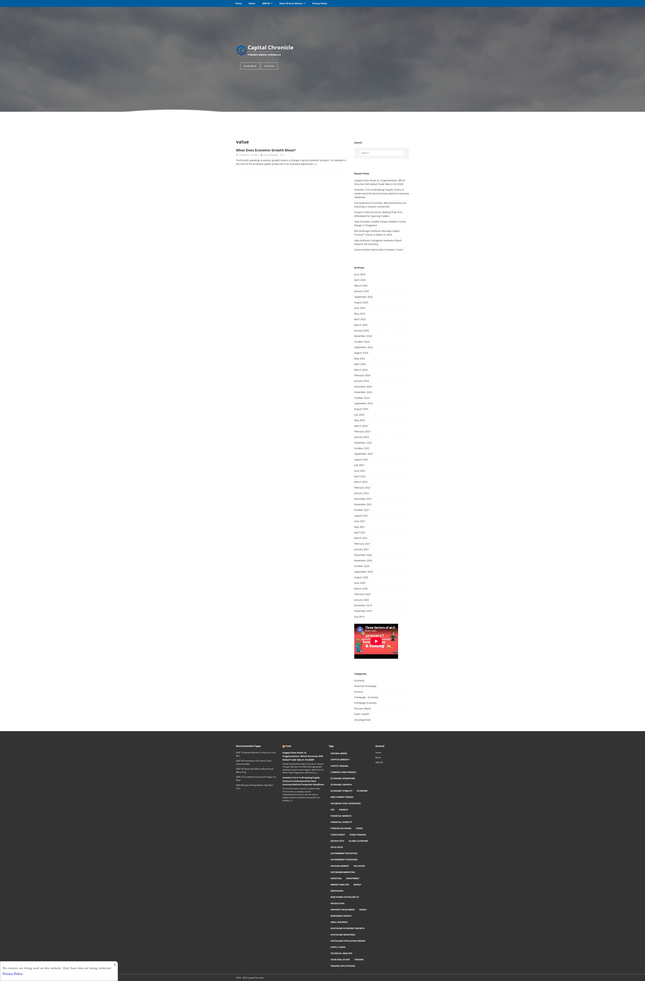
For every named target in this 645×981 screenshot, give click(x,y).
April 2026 (360, 279)
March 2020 (361, 588)
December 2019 (363, 605)
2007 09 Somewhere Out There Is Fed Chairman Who (253, 762)
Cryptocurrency (340, 759)
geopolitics (337, 841)
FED (332, 809)
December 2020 (363, 555)
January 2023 (361, 437)
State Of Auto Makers (291, 3)
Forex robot (338, 834)
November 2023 (363, 392)
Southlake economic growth (347, 928)
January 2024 (361, 380)
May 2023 (359, 420)
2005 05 (266, 3)
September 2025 (363, 296)
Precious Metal (362, 708)
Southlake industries (343, 934)
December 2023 (363, 386)
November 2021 (363, 504)
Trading (359, 959)
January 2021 (361, 549)
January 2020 (361, 599)
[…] (314, 164)
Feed (288, 746)
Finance (358, 691)
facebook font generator (346, 803)
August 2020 (361, 577)
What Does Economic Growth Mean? (266, 150)
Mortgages (337, 890)
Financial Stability (341, 822)
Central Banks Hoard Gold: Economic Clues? (378, 249)
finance (343, 809)
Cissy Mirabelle (270, 154)
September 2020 (363, 571)
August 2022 (361, 459)
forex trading (358, 834)
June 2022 (359, 470)
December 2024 (363, 336)
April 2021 (360, 532)
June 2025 (359, 308)
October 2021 (361, 510)
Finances (269, 66)
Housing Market (340, 866)
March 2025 (361, 324)
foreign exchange (341, 828)
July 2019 (359, 616)
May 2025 (359, 313)
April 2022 (360, 476)
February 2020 (362, 594)
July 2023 (359, 414)
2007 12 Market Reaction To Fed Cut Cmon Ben (256, 754)
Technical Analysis (341, 953)
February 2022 (362, 487)
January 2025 (361, 330)
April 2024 (360, 364)
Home (238, 3)
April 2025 (360, 319)
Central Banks (339, 753)
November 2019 (363, 610)
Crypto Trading (339, 766)
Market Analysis (340, 884)
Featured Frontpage (365, 686)
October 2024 (361, 341)
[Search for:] (381, 153)
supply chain (338, 947)
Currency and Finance (343, 772)
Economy (359, 680)
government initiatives (344, 853)
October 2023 (361, 397)
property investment (343, 909)
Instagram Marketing (343, 872)
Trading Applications (343, 966)
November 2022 (363, 442)
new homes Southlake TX (345, 897)
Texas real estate (340, 959)
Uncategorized (362, 719)
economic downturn (343, 778)
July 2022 (359, 465)
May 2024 (359, 358)
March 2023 (361, 425)
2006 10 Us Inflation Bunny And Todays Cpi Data (256, 778)
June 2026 (359, 274)
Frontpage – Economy (366, 697)
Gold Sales (337, 847)
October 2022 (361, 448)
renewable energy (341, 915)
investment (352, 878)
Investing (336, 878)
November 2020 (363, 560)
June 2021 (359, 521)
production (338, 903)
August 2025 (361, 302)
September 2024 (363, 347)
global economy (358, 841)
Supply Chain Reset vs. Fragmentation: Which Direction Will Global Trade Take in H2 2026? (303, 756)
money (357, 884)
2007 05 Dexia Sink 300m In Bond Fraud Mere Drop (254, 770)
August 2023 (361, 409)
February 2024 (362, 375)
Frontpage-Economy (365, 702)
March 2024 (361, 369)
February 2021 (362, 543)
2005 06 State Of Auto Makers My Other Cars (254, 787)
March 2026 (361, 285)
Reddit (363, 909)
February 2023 (362, 431)
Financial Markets (341, 815)
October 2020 (361, 566)
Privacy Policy (319, 3)
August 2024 (361, 352)
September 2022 (363, 453)
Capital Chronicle (256, 977)
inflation (359, 866)
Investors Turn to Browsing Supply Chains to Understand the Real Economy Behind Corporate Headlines (381, 193)
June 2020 (359, 582)
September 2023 (363, 403)
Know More (250, 66)
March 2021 (361, 538)
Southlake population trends (348, 940)
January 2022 (361, 493)
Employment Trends (342, 797)
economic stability (341, 790)
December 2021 (363, 498)
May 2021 (359, 526)
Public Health (361, 714)
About (252, 3)
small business (339, 922)
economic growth (341, 784)
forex (359, 828)
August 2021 (361, 515)
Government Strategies (344, 859)
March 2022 (361, 481)
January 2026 (361, 291)
